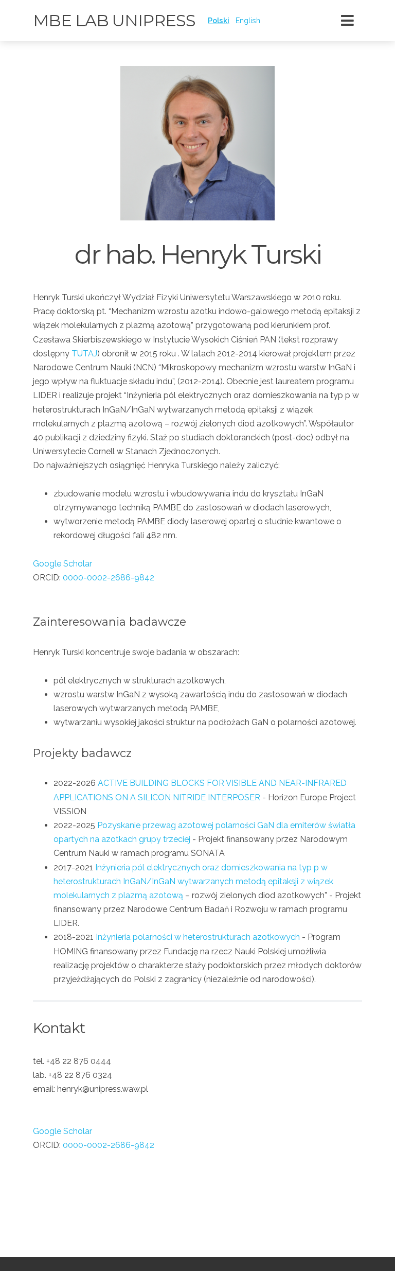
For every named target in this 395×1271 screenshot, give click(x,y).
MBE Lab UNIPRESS (114, 20)
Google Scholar (62, 564)
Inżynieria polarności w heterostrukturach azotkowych (198, 937)
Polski (218, 20)
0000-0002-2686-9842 (108, 577)
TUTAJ (84, 353)
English (248, 20)
